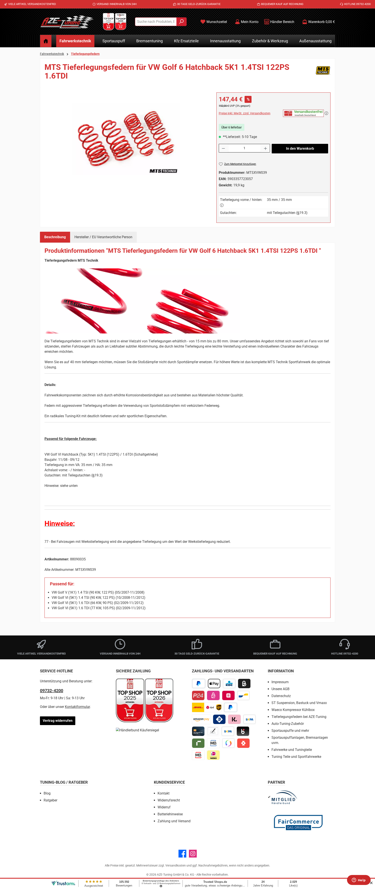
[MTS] (323, 73)
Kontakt (163, 793)
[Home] (45, 41)
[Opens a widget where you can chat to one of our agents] (359, 880)
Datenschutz (281, 696)
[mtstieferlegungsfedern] (126, 139)
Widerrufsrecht (169, 800)
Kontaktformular (77, 707)
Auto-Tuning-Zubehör (287, 724)
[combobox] (156, 21)
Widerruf (164, 807)
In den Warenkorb (300, 148)
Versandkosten (175, 865)
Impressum (280, 682)
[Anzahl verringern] (223, 148)
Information (281, 671)
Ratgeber (50, 800)
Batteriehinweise (170, 814)
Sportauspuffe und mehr (290, 731)
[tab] (55, 237)
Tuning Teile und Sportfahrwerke (296, 757)
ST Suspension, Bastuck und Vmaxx (299, 703)
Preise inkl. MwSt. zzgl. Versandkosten (244, 113)
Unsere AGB (280, 689)
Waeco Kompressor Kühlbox (293, 710)
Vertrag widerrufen (57, 721)
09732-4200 (51, 690)
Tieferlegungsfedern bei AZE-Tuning (298, 717)
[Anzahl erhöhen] (265, 148)
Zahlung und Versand (174, 821)
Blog (47, 793)
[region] (126, 139)
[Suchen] (181, 21)
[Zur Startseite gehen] (67, 21)
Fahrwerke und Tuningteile (291, 750)
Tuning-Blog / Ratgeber (64, 782)
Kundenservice (169, 782)
